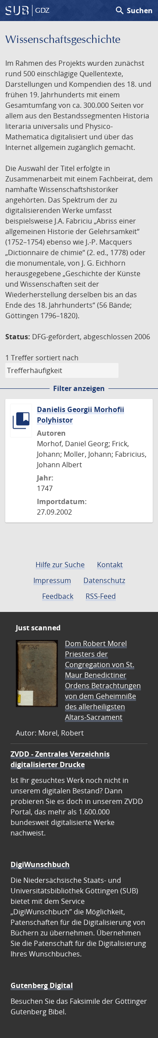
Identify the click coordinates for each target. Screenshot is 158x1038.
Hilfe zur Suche (60, 564)
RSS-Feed (101, 596)
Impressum (52, 580)
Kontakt (110, 564)
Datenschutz (104, 580)
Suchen (134, 10)
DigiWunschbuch (40, 864)
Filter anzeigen (79, 388)
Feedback (57, 596)
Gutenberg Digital (42, 985)
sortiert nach (57, 358)
